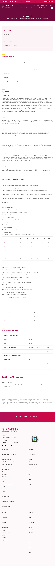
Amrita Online (32, 466)
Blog (38, 5)
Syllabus (6, 34)
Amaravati (31, 514)
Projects (30, 484)
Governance (4, 522)
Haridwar (31, 534)
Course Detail (8, 30)
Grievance (28, 562)
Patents (30, 481)
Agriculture (4, 451)
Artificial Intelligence (6, 459)
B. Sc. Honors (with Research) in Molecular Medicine (23, 18)
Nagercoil (31, 529)
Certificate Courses (33, 464)
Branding (4, 535)
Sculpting (4, 499)
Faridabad (31, 532)
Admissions (48, 1)
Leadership (4, 517)
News (34, 5)
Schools (22, 1)
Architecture (5, 456)
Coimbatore (31, 522)
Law (3, 481)
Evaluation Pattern (9, 41)
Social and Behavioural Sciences (9, 503)
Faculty (16, 1)
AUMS (3, 530)
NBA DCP (31, 545)
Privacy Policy (22, 562)
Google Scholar (32, 476)
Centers (30, 474)
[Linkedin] (11, 445)
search (52, 8)
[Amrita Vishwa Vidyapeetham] (7, 6)
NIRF (30, 547)
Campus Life (27, 1)
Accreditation (5, 514)
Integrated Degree (33, 456)
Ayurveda (4, 466)
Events (42, 5)
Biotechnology (5, 469)
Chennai (30, 519)
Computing (4, 474)
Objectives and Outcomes (11, 38)
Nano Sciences (5, 489)
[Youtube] (8, 445)
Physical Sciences (6, 496)
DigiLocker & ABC (6, 540)
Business (4, 471)
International (5, 1)
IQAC (30, 542)
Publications (31, 486)
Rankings (4, 512)
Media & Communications (7, 484)
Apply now (4, 435)
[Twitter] (5, 445)
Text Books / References (10, 45)
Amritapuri (31, 512)
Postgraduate (32, 454)
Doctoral (30, 459)
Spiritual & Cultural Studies (8, 501)
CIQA (30, 552)
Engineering (4, 479)
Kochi (30, 524)
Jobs (46, 5)
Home (8, 18)
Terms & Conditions (46, 562)
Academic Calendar (6, 532)
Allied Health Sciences (7, 464)
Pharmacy (4, 494)
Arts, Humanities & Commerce (9, 454)
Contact (51, 5)
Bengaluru (31, 517)
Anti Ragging (5, 440)
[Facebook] (2, 445)
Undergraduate (32, 451)
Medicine (4, 486)
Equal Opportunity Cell (35, 562)
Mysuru (30, 527)
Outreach (4, 442)
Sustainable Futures (6, 506)
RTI (41, 562)
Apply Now (35, 416)
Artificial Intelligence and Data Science (11, 461)
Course (37, 18)
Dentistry (4, 476)
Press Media (5, 519)
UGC (29, 550)
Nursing (3, 491)
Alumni (11, 1)
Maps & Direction (6, 437)
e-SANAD (4, 537)
